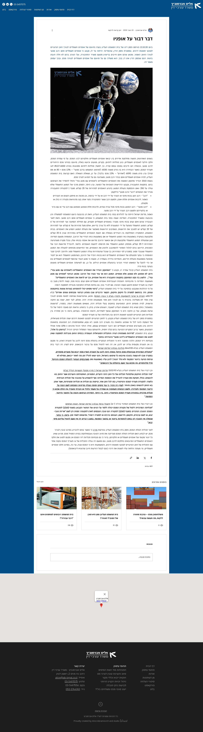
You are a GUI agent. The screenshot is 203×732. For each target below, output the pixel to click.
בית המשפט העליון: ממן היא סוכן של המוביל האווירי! (103, 516)
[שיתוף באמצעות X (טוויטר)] (144, 458)
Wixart (123, 721)
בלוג (152, 689)
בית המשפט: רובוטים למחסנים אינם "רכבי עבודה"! (56, 516)
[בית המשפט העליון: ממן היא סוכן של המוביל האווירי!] (102, 498)
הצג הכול (40, 482)
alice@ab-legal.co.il (66, 677)
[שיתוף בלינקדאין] (137, 458)
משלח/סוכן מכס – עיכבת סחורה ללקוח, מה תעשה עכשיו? (148, 516)
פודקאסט (150, 685)
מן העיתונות (149, 677)
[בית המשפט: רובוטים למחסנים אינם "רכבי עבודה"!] (57, 498)
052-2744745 (73, 689)
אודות (152, 673)
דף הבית (150, 666)
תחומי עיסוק (148, 670)
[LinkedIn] (7, 4)
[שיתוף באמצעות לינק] (131, 458)
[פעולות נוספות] (52, 30)
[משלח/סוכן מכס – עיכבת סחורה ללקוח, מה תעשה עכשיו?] (146, 498)
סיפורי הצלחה (147, 681)
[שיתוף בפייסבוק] (151, 458)
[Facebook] (3, 4)
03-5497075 (71, 681)
